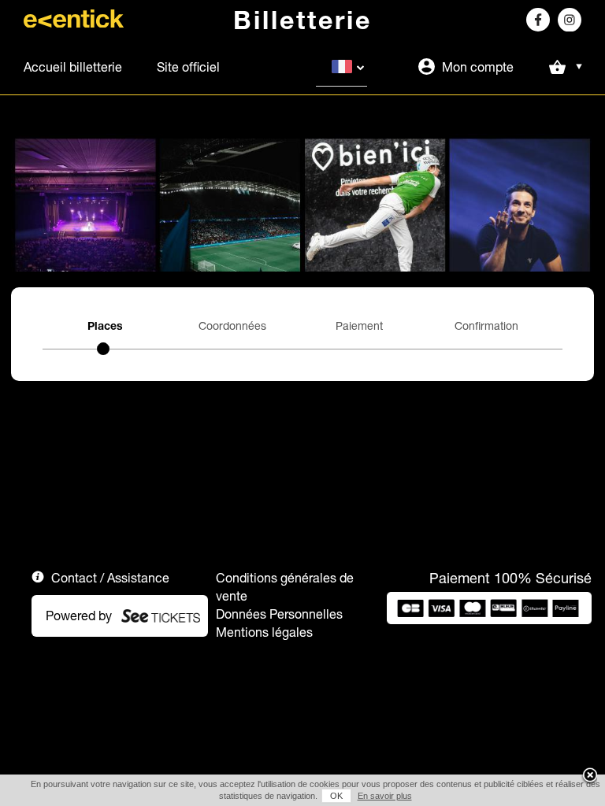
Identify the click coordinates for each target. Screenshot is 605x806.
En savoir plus (385, 795)
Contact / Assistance (110, 578)
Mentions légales (264, 632)
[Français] (341, 67)
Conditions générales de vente (285, 587)
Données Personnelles (279, 614)
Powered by (79, 615)
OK (336, 795)
